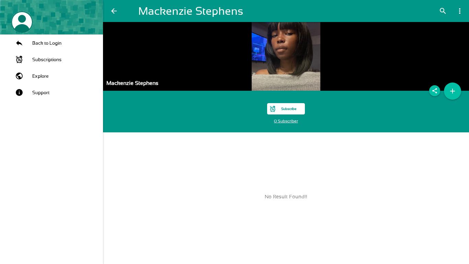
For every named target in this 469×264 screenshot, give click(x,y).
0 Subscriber (286, 121)
